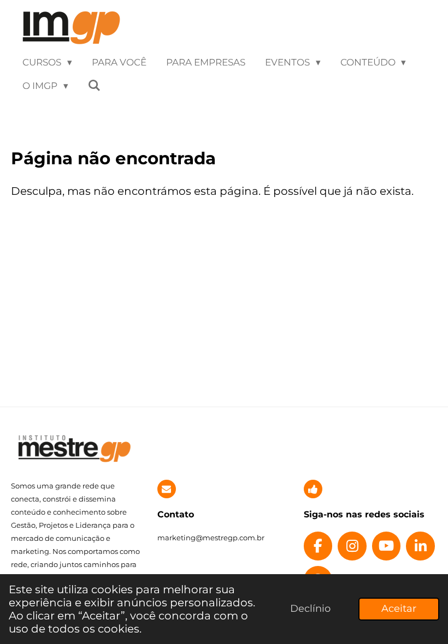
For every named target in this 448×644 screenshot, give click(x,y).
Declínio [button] (310, 609)
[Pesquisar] (94, 86)
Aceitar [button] (398, 609)
